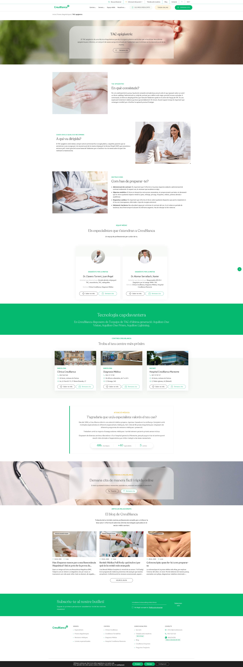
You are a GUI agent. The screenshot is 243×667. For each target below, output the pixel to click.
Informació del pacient (134, 2)
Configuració (162, 664)
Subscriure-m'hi (178, 604)
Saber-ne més (90, 294)
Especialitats (79, 630)
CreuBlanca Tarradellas (113, 634)
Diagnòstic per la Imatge (98, 272)
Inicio (54, 14)
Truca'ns (113, 491)
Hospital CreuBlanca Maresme (115, 641)
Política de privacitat (155, 607)
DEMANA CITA (185, 7)
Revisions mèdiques (81, 637)
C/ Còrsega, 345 (111, 381)
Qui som (138, 630)
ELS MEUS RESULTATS (142, 7)
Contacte (174, 2)
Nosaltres (121, 7)
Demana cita (123, 50)
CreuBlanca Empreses (143, 644)
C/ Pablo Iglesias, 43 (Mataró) (162, 381)
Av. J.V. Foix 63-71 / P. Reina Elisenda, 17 (73, 381)
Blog (165, 2)
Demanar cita (109, 294)
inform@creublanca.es (174, 630)
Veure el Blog (121, 580)
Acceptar (137, 664)
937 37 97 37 (156, 375)
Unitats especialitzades (82, 641)
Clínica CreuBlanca (111, 630)
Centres (92, 7)
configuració (120, 665)
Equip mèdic (111, 7)
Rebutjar (149, 664)
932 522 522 (64, 375)
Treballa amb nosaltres (153, 2)
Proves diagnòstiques (64, 14)
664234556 (172, 637)
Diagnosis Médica (111, 637)
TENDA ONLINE (163, 7)
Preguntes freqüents (143, 648)
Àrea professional (116, 2)
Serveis (100, 7)
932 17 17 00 (110, 375)
